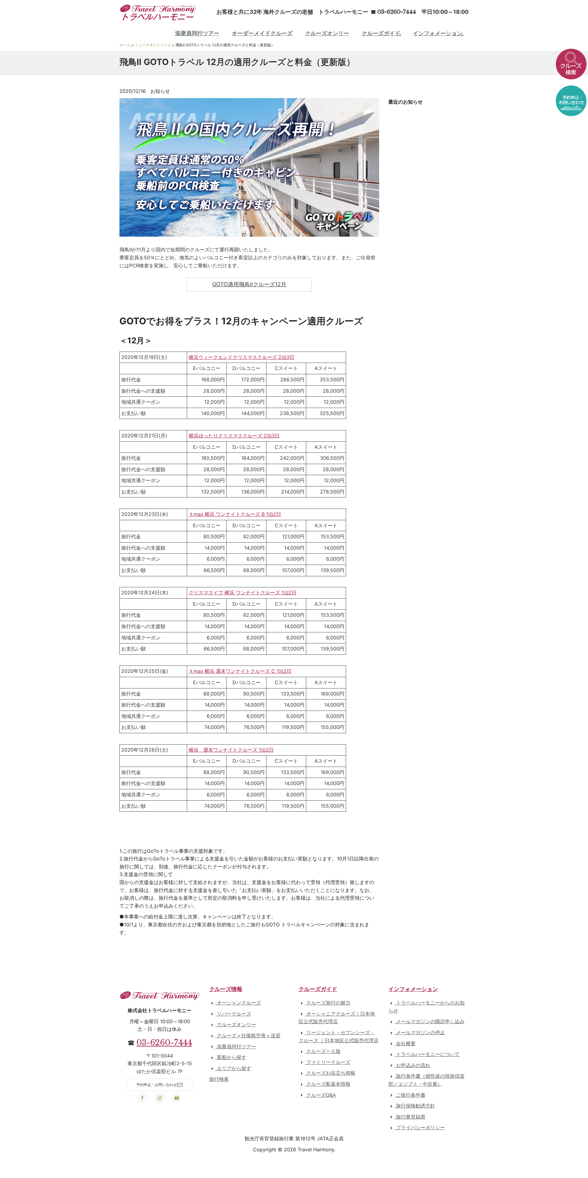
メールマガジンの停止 (419, 1032)
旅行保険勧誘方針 (414, 1106)
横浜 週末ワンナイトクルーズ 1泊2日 (231, 750)
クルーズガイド (381, 33)
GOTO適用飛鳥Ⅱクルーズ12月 (249, 284)
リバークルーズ (233, 1014)
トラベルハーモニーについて (427, 1054)
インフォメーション (437, 33)
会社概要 (405, 1043)
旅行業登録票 (409, 1117)
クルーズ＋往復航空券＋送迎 (248, 1035)
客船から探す (230, 1057)
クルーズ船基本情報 (327, 1084)
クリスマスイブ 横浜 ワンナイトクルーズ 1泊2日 (242, 592)
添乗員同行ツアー (197, 33)
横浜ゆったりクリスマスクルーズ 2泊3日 (234, 436)
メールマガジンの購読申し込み (429, 1021)
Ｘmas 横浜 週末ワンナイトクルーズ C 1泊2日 (240, 671)
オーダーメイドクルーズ (262, 33)
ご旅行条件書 (409, 1095)
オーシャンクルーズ (238, 1003)
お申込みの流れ (412, 1065)
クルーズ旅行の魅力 (327, 1003)
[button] (571, 61)
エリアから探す (233, 1068)
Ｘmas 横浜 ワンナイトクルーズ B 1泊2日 (235, 514)
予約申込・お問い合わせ (156, 1084)
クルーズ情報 (225, 989)
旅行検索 (219, 1079)
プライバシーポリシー (419, 1127)
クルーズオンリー (327, 33)
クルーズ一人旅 (323, 1051)
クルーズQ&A (320, 1095)
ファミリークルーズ (327, 1062)
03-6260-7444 (164, 1042)
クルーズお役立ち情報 (330, 1073)
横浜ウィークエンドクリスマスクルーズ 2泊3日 (241, 357)
